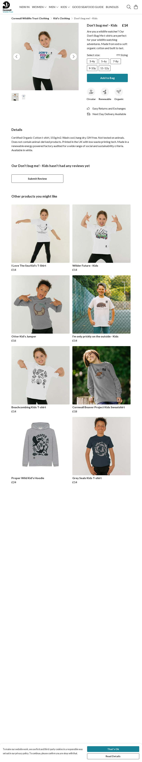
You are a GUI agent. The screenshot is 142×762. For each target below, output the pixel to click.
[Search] (128, 6)
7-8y (115, 61)
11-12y (104, 68)
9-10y (92, 68)
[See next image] (73, 56)
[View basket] (135, 6)
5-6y (104, 61)
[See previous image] (16, 56)
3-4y (92, 61)
